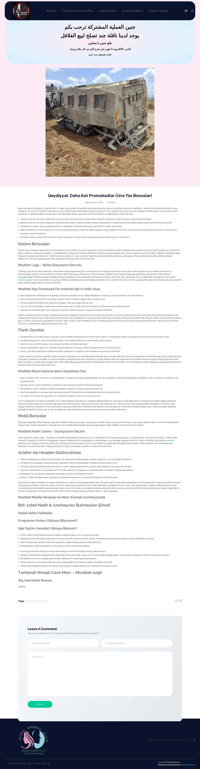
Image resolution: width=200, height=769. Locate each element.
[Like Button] (176, 601)
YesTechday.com (188, 765)
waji (113, 202)
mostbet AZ (41, 601)
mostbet (170, 440)
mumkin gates (25, 280)
